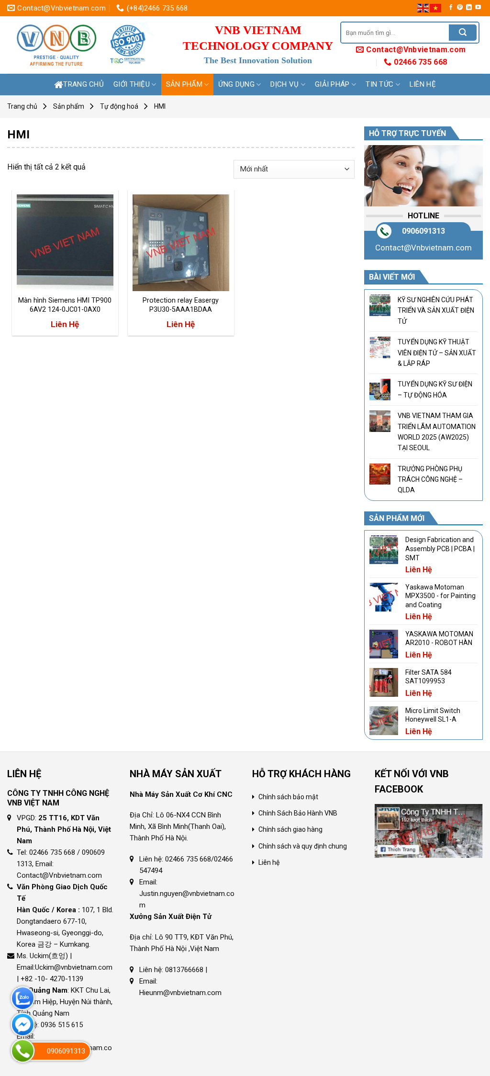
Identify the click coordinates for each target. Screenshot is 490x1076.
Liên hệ (423, 84)
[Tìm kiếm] (463, 32)
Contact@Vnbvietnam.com (423, 247)
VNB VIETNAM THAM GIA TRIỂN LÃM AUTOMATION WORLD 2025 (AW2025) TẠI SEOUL (437, 432)
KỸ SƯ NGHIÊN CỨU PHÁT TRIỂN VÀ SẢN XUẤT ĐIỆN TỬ (436, 310)
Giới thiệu (131, 84)
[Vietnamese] (436, 7)
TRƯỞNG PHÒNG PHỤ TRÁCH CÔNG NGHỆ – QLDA (430, 479)
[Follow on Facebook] (451, 7)
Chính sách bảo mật (288, 797)
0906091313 (423, 231)
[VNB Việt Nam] (84, 45)
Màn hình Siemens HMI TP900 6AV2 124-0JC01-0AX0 (64, 305)
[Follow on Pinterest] (460, 7)
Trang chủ (83, 84)
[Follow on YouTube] (478, 7)
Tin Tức (379, 84)
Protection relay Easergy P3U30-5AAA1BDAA (181, 305)
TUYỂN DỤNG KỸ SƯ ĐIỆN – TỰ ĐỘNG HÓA (435, 389)
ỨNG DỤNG (236, 84)
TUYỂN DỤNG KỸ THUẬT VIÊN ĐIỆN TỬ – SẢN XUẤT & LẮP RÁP (437, 352)
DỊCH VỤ (284, 84)
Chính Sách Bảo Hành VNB (297, 813)
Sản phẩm (184, 84)
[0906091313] (22, 1051)
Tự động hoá (119, 106)
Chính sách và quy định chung (302, 846)
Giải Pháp (332, 84)
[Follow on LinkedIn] (469, 7)
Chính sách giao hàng (290, 829)
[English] (423, 7)
